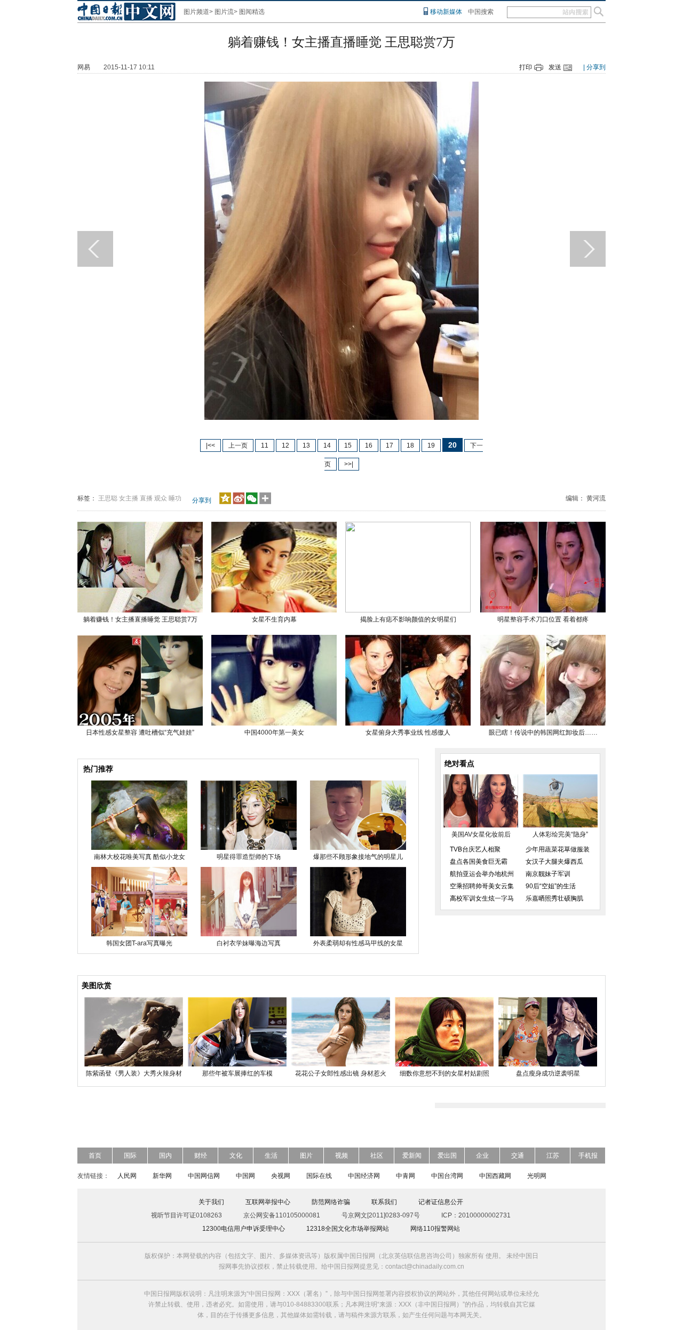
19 (431, 445)
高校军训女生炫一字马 (482, 898)
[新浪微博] (238, 502)
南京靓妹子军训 (548, 874)
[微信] (252, 502)
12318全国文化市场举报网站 (347, 1228)
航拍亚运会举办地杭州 (482, 874)
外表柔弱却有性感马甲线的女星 (358, 943)
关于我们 (211, 1202)
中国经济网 (364, 1176)
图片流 (224, 11)
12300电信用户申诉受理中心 (243, 1228)
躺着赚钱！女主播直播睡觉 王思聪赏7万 (140, 619)
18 (410, 445)
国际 (130, 1155)
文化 (235, 1155)
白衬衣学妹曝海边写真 (249, 943)
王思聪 (107, 498)
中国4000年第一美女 (274, 732)
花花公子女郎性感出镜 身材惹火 (340, 1073)
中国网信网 (204, 1176)
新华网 (162, 1176)
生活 (271, 1155)
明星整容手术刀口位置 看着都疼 (543, 619)
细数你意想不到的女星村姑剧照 (444, 1073)
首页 (95, 1155)
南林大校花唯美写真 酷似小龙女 (139, 857)
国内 (165, 1155)
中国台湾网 (447, 1176)
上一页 (238, 445)
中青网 (405, 1176)
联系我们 (384, 1202)
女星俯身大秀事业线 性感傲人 (408, 732)
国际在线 (319, 1176)
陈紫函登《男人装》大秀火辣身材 (134, 1073)
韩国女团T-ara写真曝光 (139, 943)
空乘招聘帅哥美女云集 (482, 886)
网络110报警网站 (435, 1228)
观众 (160, 498)
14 (327, 445)
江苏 (552, 1155)
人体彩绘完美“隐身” (560, 834)
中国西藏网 (495, 1176)
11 (264, 445)
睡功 (175, 498)
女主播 (128, 498)
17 (389, 445)
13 (306, 445)
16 (368, 445)
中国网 (245, 1176)
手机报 (588, 1155)
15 (348, 445)
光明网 (536, 1176)
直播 (146, 498)
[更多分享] (265, 502)
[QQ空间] (225, 502)
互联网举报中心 (267, 1202)
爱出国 (447, 1155)
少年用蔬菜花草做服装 (558, 849)
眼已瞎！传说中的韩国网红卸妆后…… (543, 732)
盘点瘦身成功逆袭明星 (548, 1073)
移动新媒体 (446, 11)
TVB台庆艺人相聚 (475, 849)
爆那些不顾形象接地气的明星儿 (358, 857)
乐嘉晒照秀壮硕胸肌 (554, 898)
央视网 (280, 1176)
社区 (376, 1155)
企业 (482, 1155)
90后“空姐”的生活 (551, 886)
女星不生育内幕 (274, 619)
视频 (341, 1155)
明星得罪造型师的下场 (249, 857)
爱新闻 (412, 1155)
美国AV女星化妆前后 (481, 834)
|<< (210, 445)
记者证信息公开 (440, 1202)
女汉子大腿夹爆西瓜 (554, 861)
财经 (200, 1155)
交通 (517, 1155)
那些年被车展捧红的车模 (237, 1073)
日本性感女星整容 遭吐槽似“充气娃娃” (140, 732)
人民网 (127, 1176)
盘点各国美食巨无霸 (478, 861)
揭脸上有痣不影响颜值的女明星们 (408, 619)
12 (285, 445)
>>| (348, 464)
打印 (525, 67)
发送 (555, 67)
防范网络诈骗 (331, 1202)
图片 (306, 1155)
